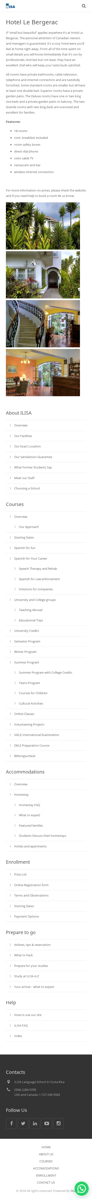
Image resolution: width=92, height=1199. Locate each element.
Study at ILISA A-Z (26, 976)
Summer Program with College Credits (45, 672)
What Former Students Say (33, 467)
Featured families (31, 825)
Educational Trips (31, 620)
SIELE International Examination (36, 735)
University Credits (26, 631)
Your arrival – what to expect (34, 987)
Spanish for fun (24, 548)
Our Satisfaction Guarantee (33, 457)
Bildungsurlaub (24, 756)
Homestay (21, 794)
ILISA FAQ (21, 1025)
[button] (82, 1189)
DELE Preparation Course (31, 745)
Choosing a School (27, 488)
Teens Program (29, 683)
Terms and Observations (31, 895)
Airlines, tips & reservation (32, 945)
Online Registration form (31, 885)
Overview (20, 425)
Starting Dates (24, 537)
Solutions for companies (36, 589)
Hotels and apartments (30, 846)
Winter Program (25, 652)
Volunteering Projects (29, 724)
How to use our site (28, 1015)
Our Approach (29, 527)
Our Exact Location (27, 446)
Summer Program (26, 662)
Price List (20, 874)
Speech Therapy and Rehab (38, 568)
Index (18, 1036)
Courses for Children (33, 693)
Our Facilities (23, 436)
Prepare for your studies (31, 966)
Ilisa (73, 1191)
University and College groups (35, 600)
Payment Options (26, 916)
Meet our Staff (24, 478)
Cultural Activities (31, 703)
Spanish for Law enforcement (39, 579)
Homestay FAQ (29, 805)
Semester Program (27, 641)
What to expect (29, 815)
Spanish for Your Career (30, 558)
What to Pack (23, 955)
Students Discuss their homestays (42, 835)
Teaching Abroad (30, 610)
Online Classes (24, 714)
